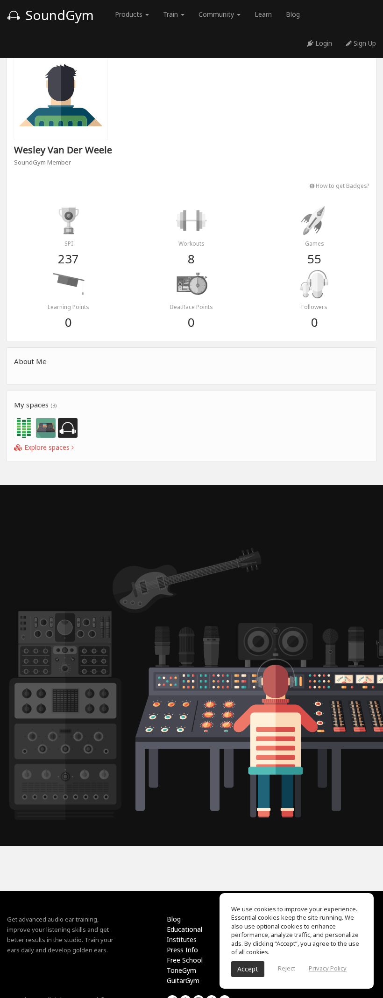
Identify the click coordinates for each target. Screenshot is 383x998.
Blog (293, 14)
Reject (286, 968)
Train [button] (171, 14)
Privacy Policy (328, 968)
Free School (185, 960)
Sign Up (364, 43)
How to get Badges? (341, 185)
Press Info (182, 949)
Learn (263, 14)
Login (322, 43)
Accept (247, 968)
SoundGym (58, 15)
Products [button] (129, 14)
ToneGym (181, 970)
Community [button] (217, 14)
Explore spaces (46, 447)
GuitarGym (183, 980)
